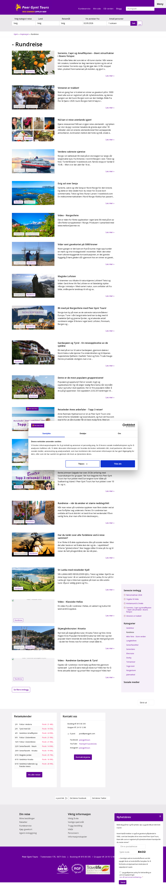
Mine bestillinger (27, 818)
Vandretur (130, 628)
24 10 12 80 (81, 727)
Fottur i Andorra (25, 724)
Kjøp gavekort (25, 829)
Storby (128, 658)
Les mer (109, 75)
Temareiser (130, 662)
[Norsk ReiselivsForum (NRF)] (62, 868)
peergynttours (84, 740)
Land (40, 18)
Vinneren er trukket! (133, 616)
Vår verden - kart (140, 22)
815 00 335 (81, 724)
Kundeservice (84, 8)
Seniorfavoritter (132, 645)
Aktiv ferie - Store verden (136, 637)
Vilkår (70, 829)
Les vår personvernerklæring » (131, 877)
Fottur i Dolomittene (27, 737)
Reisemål (66, 18)
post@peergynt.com (87, 733)
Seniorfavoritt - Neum (27, 746)
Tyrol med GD (24, 729)
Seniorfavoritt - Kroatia (28, 750)
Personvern (73, 833)
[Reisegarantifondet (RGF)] (77, 868)
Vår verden (108, 8)
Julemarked (130, 675)
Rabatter (23, 822)
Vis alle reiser (34, 774)
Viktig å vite (73, 818)
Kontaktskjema (83, 757)
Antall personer (116, 18)
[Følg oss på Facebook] (125, 685)
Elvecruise (130, 654)
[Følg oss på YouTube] (129, 685)
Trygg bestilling (75, 825)
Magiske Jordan (25, 755)
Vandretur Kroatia (26, 759)
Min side (97, 8)
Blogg (119, 8)
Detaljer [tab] (83, 433)
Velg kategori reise (23, 18)
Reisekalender (23, 716)
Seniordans (130, 649)
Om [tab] (119, 433)
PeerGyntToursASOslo (88, 744)
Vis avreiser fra (92, 18)
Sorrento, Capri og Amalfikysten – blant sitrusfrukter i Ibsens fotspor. (138, 610)
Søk (133, 23)
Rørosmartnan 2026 (134, 595)
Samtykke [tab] (46, 433)
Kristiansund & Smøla (134, 603)
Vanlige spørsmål (76, 822)
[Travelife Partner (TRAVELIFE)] (98, 869)
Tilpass (81, 464)
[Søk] (152, 9)
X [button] (160, 816)
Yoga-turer (130, 666)
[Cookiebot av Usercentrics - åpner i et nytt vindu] (124, 425)
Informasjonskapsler (77, 836)
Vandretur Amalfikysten (28, 733)
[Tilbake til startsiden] (32, 7)
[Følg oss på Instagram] (133, 685)
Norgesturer (131, 670)
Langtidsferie (131, 641)
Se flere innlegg (21, 689)
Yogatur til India (132, 599)
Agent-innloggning (28, 833)
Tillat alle (118, 464)
